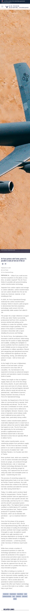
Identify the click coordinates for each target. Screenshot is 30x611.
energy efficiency (20, 594)
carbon (25, 594)
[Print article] (3, 264)
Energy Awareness (13, 594)
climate (15, 599)
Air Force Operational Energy (16, 299)
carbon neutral (24, 596)
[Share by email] (5, 264)
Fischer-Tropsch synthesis (11, 482)
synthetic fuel (18, 596)
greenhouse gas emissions (7, 596)
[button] (6, 2)
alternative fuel (5, 594)
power (14, 596)
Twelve (9, 304)
